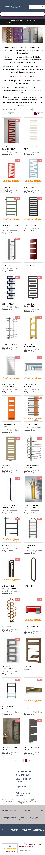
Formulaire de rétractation (35, 818)
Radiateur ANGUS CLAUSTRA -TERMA (9, 587)
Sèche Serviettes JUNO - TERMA (10, 226)
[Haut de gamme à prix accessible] (13, 7)
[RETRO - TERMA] (11, 529)
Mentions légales (14, 830)
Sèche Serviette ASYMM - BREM (7, 668)
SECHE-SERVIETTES (17, 21)
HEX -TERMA (6, 626)
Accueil (5, 21)
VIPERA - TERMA (7, 187)
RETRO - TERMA (7, 546)
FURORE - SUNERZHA (9, 344)
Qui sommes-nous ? (9, 810)
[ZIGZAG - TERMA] (33, 209)
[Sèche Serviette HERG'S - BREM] (33, 328)
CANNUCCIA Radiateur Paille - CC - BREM (32, 506)
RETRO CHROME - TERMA (8, 708)
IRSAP (24, 76)
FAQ (41, 810)
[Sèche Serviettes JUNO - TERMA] (11, 209)
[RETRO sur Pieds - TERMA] (33, 529)
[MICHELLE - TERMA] (33, 408)
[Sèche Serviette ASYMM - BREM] (11, 650)
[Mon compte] (37, 7)
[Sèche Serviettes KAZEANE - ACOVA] (11, 130)
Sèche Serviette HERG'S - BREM (29, 345)
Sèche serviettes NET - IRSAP (32, 148)
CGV (3, 829)
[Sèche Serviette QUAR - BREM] (11, 731)
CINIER (18, 76)
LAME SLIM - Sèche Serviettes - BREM (9, 506)
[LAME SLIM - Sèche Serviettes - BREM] (11, 489)
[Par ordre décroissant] (34, 109)
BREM (12, 76)
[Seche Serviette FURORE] (11, 328)
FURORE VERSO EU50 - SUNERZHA (32, 466)
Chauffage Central (33, 21)
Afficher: (4, 114)
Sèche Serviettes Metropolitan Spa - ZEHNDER (8, 467)
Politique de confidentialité (38, 830)
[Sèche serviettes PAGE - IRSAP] (11, 408)
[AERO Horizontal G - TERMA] (33, 610)
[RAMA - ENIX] (33, 650)
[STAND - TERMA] (11, 249)
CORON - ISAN (29, 586)
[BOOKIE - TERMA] (11, 287)
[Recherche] (42, 14)
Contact (28, 810)
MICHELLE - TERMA (31, 425)
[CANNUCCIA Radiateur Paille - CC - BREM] (33, 489)
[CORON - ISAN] (33, 569)
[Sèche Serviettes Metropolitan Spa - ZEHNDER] (11, 449)
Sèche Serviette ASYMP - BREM (32, 748)
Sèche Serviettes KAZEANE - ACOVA (8, 148)
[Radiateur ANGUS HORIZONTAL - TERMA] (33, 368)
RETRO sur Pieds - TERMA (30, 547)
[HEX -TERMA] (11, 610)
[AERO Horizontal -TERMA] (33, 690)
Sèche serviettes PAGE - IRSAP (10, 426)
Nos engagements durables (10, 818)
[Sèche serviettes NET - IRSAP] (33, 130)
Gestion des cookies (26, 830)
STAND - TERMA (8, 266)
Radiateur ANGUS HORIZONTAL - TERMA (30, 386)
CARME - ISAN (29, 266)
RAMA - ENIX (28, 667)
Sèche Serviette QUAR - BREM (9, 748)
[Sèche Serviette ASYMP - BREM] (33, 731)
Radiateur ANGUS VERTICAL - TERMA (8, 385)
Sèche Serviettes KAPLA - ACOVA (29, 305)
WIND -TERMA (29, 187)
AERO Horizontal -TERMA (30, 708)
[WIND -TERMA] (33, 171)
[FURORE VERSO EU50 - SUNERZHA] (33, 449)
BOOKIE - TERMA (8, 304)
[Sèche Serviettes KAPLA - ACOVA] (33, 287)
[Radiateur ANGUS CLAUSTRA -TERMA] (11, 569)
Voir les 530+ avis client (10, 851)
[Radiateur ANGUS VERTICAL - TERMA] (11, 368)
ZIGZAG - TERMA (30, 225)
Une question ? (23, 818)
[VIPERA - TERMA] (11, 171)
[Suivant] (42, 113)
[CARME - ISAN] (33, 249)
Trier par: (5, 109)
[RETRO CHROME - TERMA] (11, 690)
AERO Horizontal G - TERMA (31, 627)
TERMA (31, 76)
